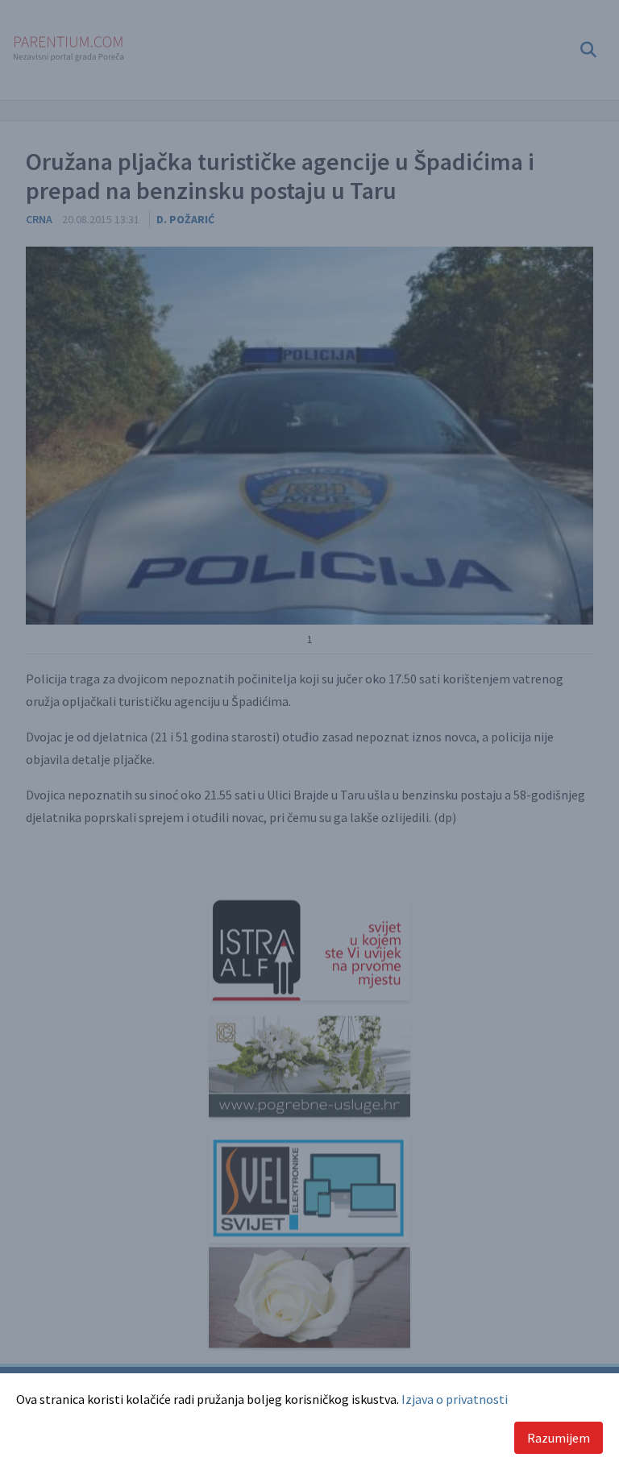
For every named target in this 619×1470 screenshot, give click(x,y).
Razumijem (558, 1438)
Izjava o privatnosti (454, 1399)
